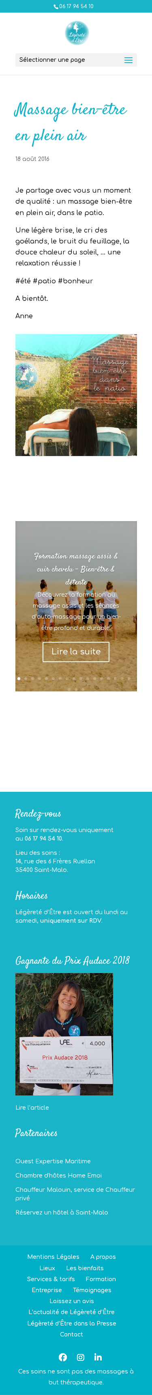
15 (115, 678)
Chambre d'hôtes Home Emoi (58, 1176)
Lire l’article (32, 1108)
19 (76, 689)
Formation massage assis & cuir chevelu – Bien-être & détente (76, 570)
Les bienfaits (85, 1268)
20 (82, 689)
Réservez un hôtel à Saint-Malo (61, 1213)
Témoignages (92, 1290)
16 (122, 678)
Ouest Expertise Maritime (53, 1161)
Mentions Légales (53, 1257)
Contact (71, 1335)
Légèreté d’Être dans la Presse (71, 1324)
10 (80, 678)
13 (101, 678)
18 (69, 689)
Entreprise (47, 1290)
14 (108, 678)
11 (87, 678)
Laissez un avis (71, 1301)
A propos (103, 1257)
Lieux (47, 1268)
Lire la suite (76, 651)
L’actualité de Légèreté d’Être (71, 1312)
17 (129, 678)
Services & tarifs (51, 1279)
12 (94, 678)
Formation (101, 1279)
